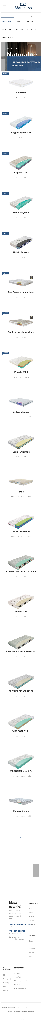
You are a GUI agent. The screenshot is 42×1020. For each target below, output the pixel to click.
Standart (32, 896)
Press (5, 934)
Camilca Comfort (11, 430)
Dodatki (6, 30)
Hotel (31, 904)
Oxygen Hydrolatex (11, 134)
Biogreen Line (12, 170)
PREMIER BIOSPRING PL (11, 654)
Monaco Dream (11, 764)
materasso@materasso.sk (20, 871)
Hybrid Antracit (11, 244)
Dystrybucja (7, 926)
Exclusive (32, 892)
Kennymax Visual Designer (25, 958)
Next (36, 817)
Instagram (15, 885)
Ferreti (31, 900)
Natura (11, 467)
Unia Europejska (20, 936)
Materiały (7, 38)
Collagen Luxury (11, 393)
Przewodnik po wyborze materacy (26, 63)
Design (31, 888)
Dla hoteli (32, 30)
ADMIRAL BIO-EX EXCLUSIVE (11, 543)
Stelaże (29, 22)
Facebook (21, 886)
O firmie (17, 920)
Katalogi (17, 932)
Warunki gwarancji (20, 928)
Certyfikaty (18, 924)
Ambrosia (11, 96)
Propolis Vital (11, 356)
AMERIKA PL (11, 579)
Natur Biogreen (11, 207)
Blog (4, 922)
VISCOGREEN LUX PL (11, 728)
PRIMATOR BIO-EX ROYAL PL (11, 617)
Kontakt (6, 938)
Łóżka (19, 22)
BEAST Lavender (11, 504)
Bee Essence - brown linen (11, 320)
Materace (7, 22)
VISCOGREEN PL (11, 691)
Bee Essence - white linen (11, 283)
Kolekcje (18, 30)
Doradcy (6, 930)
